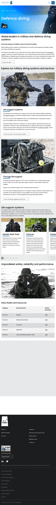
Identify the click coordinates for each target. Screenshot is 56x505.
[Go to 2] (5, 258)
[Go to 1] (2, 258)
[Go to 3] (8, 258)
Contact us (31, 442)
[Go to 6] (16, 258)
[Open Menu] (53, 2)
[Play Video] (28, 283)
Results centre (32, 436)
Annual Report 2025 (6, 453)
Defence (7, 10)
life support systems (9, 115)
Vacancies (31, 429)
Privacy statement (5, 480)
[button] (53, 2)
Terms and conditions (6, 474)
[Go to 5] (13, 258)
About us (3, 429)
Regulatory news (33, 439)
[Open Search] (49, 2)
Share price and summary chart (36, 432)
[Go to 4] (11, 258)
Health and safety (5, 432)
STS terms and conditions (7, 477)
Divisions (3, 10)
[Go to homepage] (28, 421)
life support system (43, 127)
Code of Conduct (5, 493)
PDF (46, 315)
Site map (3, 497)
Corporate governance (6, 471)
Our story (3, 436)
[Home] (6, 2)
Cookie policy (4, 484)
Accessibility (4, 487)
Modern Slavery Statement (7, 490)
